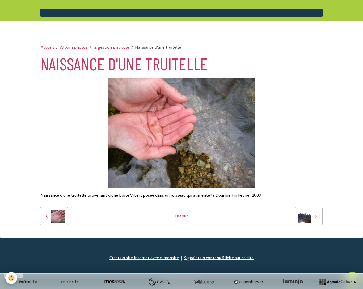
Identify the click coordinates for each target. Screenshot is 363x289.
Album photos (73, 47)
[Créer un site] (25, 282)
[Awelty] (159, 282)
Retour (181, 216)
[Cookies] (11, 278)
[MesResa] (114, 282)
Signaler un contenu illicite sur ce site (219, 258)
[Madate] (70, 282)
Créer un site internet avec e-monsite (144, 258)
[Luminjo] (293, 282)
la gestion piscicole (111, 47)
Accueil (47, 47)
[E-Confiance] (248, 282)
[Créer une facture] (204, 282)
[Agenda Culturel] (337, 282)
